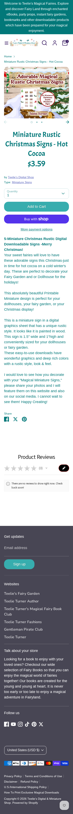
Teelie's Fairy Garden (22, 593)
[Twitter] (41, 724)
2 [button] (37, 122)
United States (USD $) (23, 750)
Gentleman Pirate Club (23, 629)
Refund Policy (29, 781)
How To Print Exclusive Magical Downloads (31, 792)
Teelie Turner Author (21, 601)
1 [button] (32, 122)
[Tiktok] (27, 724)
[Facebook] (6, 724)
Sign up (19, 564)
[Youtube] (13, 724)
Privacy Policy (13, 776)
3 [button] (41, 122)
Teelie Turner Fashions (23, 622)
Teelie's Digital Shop (21, 177)
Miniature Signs (22, 182)
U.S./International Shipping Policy (25, 787)
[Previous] (5, 122)
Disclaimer (10, 781)
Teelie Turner (15, 637)
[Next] (67, 122)
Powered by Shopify (25, 802)
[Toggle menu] (4, 43)
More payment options (37, 229)
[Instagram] (20, 724)
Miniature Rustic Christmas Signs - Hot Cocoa (33, 61)
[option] (36, 92)
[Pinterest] (34, 724)
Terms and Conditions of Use (43, 776)
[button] (46, 468)
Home (8, 56)
